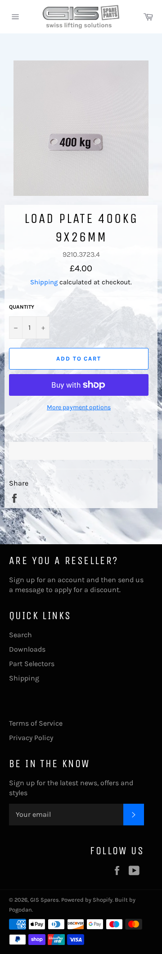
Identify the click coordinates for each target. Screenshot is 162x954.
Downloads (27, 649)
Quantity (21, 307)
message (29, 589)
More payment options (79, 407)
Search (20, 634)
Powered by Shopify (86, 899)
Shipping (44, 282)
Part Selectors (31, 663)
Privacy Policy (31, 737)
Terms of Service (36, 723)
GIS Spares (44, 899)
